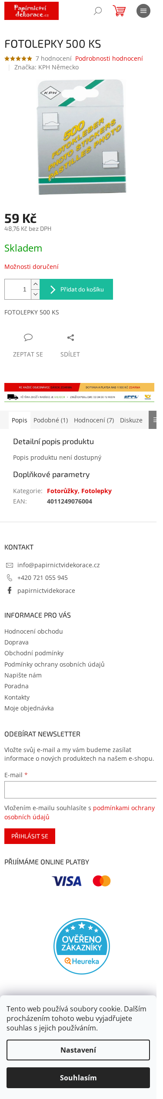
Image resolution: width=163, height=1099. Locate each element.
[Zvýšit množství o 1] (35, 284)
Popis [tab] (19, 420)
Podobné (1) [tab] (50, 420)
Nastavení (78, 1050)
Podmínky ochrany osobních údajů (54, 664)
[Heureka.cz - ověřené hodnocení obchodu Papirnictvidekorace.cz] (81, 946)
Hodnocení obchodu (33, 631)
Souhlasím (78, 1078)
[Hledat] (97, 11)
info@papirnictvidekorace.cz (58, 565)
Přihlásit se (29, 836)
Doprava (16, 642)
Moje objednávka (29, 708)
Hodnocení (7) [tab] (94, 420)
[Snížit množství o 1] (35, 294)
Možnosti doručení (31, 266)
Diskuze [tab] (131, 420)
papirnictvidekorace (46, 590)
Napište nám (23, 675)
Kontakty (17, 697)
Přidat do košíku (82, 289)
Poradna (16, 686)
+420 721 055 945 (42, 577)
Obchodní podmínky (33, 653)
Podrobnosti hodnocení (109, 58)
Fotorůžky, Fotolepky (79, 491)
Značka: (46, 67)
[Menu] (143, 11)
